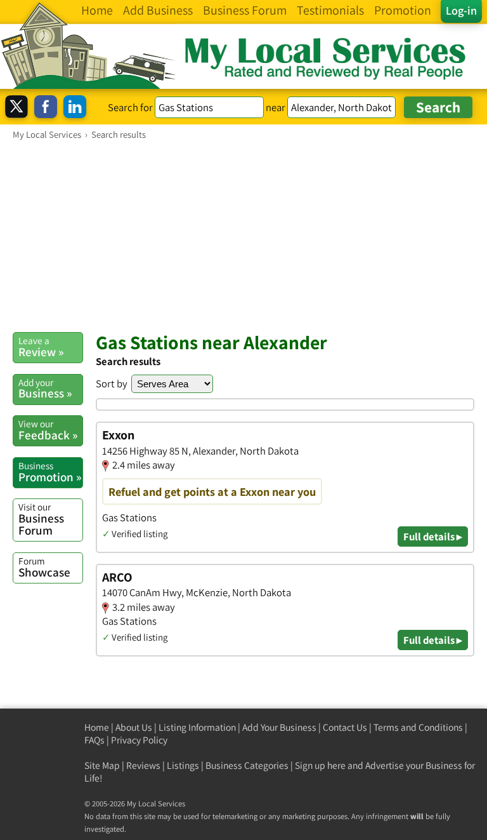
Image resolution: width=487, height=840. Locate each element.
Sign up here (320, 765)
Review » (40, 346)
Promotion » (49, 471)
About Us (133, 727)
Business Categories (247, 765)
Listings (183, 765)
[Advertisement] (243, 235)
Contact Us (345, 727)
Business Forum (41, 519)
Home (96, 727)
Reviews (143, 765)
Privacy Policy (139, 740)
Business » (45, 388)
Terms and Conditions (418, 727)
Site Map (102, 765)
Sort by (111, 383)
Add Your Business (279, 727)
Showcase (44, 567)
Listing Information (197, 727)
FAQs (94, 740)
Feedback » (47, 430)
